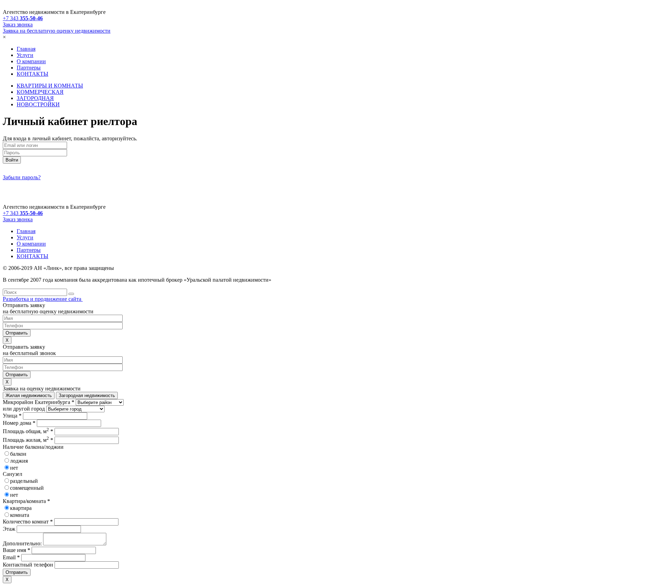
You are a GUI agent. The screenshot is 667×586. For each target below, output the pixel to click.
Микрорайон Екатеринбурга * (38, 402)
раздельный (24, 481)
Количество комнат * (28, 522)
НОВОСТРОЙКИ (38, 104)
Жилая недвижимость (29, 395)
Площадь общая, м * (28, 431)
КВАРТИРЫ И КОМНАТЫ (50, 86)
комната (19, 515)
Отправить (17, 572)
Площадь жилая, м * (28, 440)
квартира (21, 508)
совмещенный (27, 488)
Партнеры (29, 68)
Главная (26, 49)
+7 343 (23, 18)
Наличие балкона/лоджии (33, 447)
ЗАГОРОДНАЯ (35, 98)
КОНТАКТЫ (32, 74)
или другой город (24, 409)
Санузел (12, 474)
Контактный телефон (28, 565)
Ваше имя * (16, 550)
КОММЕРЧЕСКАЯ (40, 92)
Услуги (25, 55)
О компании (31, 61)
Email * (11, 557)
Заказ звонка (18, 24)
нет (14, 468)
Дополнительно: (22, 543)
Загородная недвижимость (87, 395)
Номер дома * (19, 423)
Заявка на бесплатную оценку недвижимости (56, 31)
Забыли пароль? (22, 177)
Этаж (9, 529)
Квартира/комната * (26, 501)
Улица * (12, 416)
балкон (18, 454)
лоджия (19, 461)
